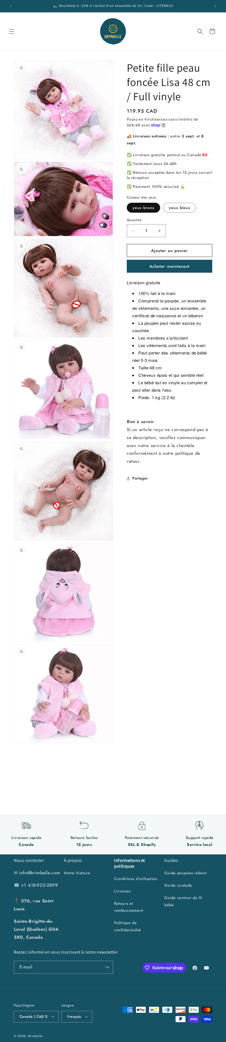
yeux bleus (179, 207)
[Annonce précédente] (11, 6)
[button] (12, 31)
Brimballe (35, 1036)
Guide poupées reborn (185, 873)
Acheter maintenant (169, 266)
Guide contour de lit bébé (183, 901)
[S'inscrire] (107, 967)
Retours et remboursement (128, 907)
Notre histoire (77, 873)
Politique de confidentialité (127, 926)
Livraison (122, 891)
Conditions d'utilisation (135, 878)
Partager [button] (140, 478)
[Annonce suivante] (215, 6)
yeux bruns (143, 207)
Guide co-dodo (178, 885)
